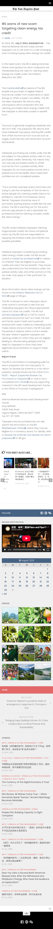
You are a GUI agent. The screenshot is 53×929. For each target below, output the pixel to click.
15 (48, 577)
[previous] (2, 480)
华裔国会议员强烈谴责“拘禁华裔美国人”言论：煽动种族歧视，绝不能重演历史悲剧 (25, 766)
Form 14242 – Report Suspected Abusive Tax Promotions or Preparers (25, 375)
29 (47, 585)
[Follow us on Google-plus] (45, 513)
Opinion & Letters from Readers (22, 743)
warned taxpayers (11, 314)
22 (47, 581)
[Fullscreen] (48, 549)
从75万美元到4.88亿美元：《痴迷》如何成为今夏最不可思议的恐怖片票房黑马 (26, 829)
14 (41, 577)
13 (34, 577)
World (22, 779)
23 (5, 585)
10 (13, 577)
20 (33, 581)
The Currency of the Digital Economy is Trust (25, 782)
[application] (26, 538)
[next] (50, 480)
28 (40, 585)
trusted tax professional (24, 258)
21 (41, 581)
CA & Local (7, 758)
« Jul (4, 593)
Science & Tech (10, 779)
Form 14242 (20, 382)
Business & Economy (11, 776)
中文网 (40, 743)
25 (20, 585)
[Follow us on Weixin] (49, 513)
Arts (4, 743)
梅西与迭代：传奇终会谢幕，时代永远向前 (22, 894)
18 (20, 581)
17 (13, 581)
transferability (13, 88)
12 (27, 577)
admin (7, 38)
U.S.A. (4, 16)
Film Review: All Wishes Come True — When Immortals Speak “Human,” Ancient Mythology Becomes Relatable (26, 797)
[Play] (5, 549)
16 (5, 581)
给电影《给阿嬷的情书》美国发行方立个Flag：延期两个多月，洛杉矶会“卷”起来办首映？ (26, 748)
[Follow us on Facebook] (41, 513)
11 (20, 577)
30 (5, 590)
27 (34, 585)
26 (27, 585)
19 (27, 581)
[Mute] (44, 549)
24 (12, 585)
